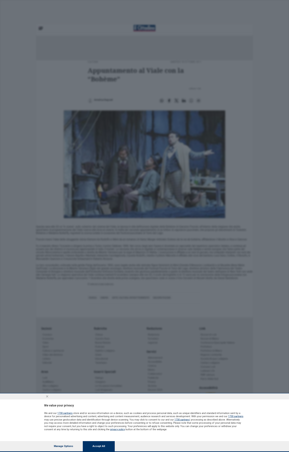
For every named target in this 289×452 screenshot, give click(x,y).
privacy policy (117, 429)
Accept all (98, 446)
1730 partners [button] (65, 413)
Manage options (63, 446)
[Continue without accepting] (47, 396)
